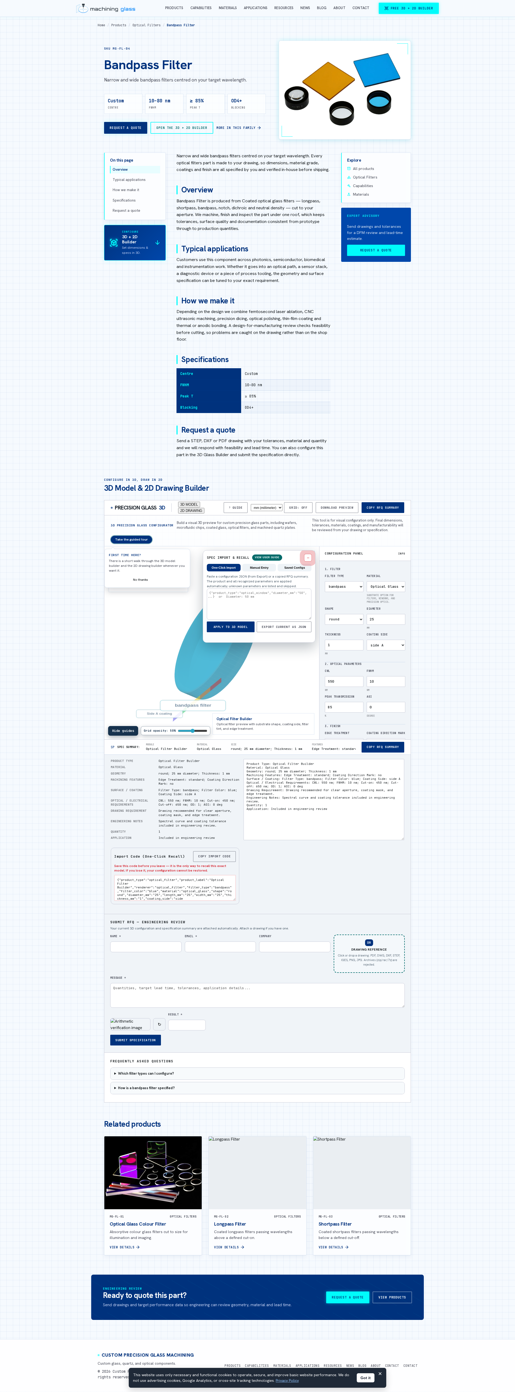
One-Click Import (224, 567)
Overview (120, 169)
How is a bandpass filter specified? (146, 1088)
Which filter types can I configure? (146, 1073)
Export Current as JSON (284, 627)
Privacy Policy (287, 1380)
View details (125, 1247)
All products (360, 168)
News (305, 8)
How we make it (126, 190)
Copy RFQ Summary (383, 507)
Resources (283, 8)
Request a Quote (126, 128)
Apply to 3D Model (231, 627)
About (339, 8)
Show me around (169, 580)
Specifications (124, 200)
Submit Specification (135, 1040)
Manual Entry (259, 567)
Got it (365, 1378)
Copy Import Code (214, 856)
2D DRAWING (191, 511)
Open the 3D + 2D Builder (181, 128)
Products (174, 8)
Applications (255, 8)
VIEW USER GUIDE (267, 557)
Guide (238, 507)
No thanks (140, 580)
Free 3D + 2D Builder (408, 8)
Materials (228, 8)
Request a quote (126, 210)
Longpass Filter (230, 1224)
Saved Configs (294, 567)
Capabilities (201, 8)
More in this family (239, 128)
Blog (321, 8)
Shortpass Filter (335, 1224)
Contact (361, 8)
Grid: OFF (298, 507)
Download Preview (337, 507)
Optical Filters (147, 25)
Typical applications (129, 179)
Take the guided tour (131, 539)
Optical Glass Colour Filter (138, 1224)
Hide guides (123, 731)
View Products (392, 1297)
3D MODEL (189, 505)
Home (101, 25)
